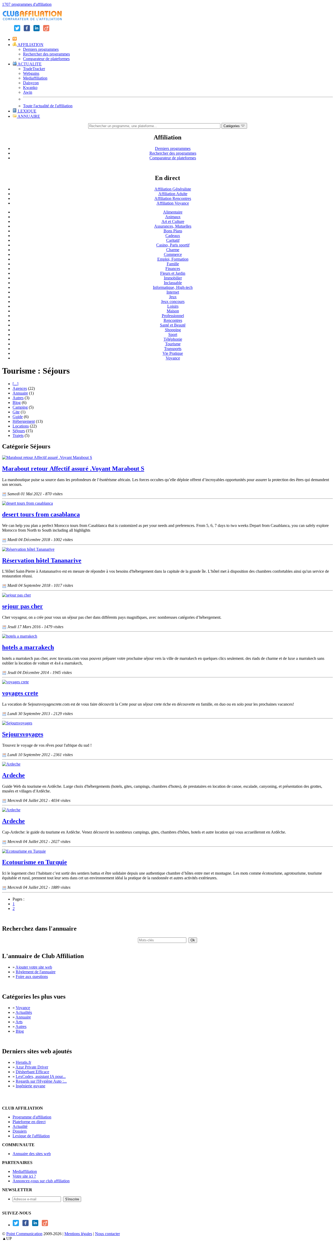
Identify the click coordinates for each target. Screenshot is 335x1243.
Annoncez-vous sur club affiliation (41, 1181)
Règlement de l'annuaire (35, 972)
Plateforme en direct (29, 1122)
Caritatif (173, 240)
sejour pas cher (22, 606)
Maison (173, 311)
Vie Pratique (173, 353)
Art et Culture (172, 221)
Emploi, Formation (172, 259)
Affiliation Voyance (173, 203)
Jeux (173, 297)
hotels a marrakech (28, 647)
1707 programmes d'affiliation (27, 4)
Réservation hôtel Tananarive (41, 560)
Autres (18, 398)
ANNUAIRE (28, 116)
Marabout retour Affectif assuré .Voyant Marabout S (73, 468)
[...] (15, 383)
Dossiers (20, 1131)
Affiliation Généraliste (172, 189)
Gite (16, 412)
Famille (173, 264)
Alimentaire (172, 212)
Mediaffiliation (35, 78)
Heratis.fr (23, 1062)
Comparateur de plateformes (46, 59)
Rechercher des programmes (46, 54)
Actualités (23, 1012)
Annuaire (20, 393)
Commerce (173, 254)
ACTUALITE (29, 64)
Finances (172, 268)
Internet (172, 292)
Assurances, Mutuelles (172, 226)
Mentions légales (78, 1233)
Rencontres (173, 320)
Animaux (173, 217)
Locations (21, 426)
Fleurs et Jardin (172, 273)
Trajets (18, 435)
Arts (19, 1022)
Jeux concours (173, 301)
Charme (172, 250)
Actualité (20, 1126)
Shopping (173, 330)
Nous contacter (107, 1233)
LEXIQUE (26, 111)
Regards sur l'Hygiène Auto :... (41, 1081)
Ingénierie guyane (30, 1086)
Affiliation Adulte (172, 194)
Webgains (31, 73)
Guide (18, 416)
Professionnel (173, 315)
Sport (172, 334)
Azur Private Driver (31, 1067)
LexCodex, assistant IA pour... (41, 1076)
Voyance (173, 358)
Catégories (232, 126)
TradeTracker (34, 68)
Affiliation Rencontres (172, 198)
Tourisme (173, 344)
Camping (20, 407)
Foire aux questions (32, 976)
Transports (172, 348)
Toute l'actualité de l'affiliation (47, 106)
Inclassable (173, 282)
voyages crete (20, 693)
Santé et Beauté (173, 325)
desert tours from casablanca (41, 514)
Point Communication (24, 1233)
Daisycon (31, 83)
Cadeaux (172, 235)
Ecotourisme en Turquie (34, 862)
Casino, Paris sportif (172, 245)
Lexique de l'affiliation (31, 1136)
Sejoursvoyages (22, 734)
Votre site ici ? (24, 1176)
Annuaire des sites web (32, 1153)
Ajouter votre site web (33, 967)
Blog (17, 402)
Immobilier (173, 278)
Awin (27, 92)
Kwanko (30, 87)
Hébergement (24, 421)
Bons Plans (173, 231)
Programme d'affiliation (32, 1117)
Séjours (19, 431)
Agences (20, 388)
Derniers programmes (41, 49)
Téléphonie (173, 339)
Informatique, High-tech (173, 287)
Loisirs (172, 306)
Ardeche (13, 775)
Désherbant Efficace (32, 1072)
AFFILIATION (30, 44)
